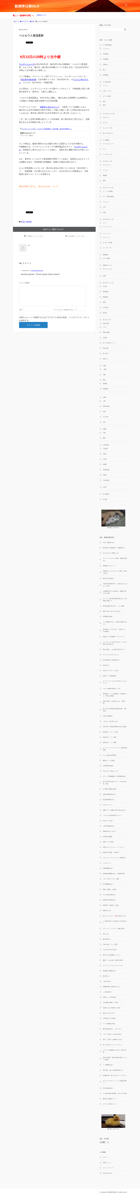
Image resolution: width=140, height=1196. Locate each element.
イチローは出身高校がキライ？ (112, 815)
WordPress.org (107, 1173)
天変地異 (29, 222)
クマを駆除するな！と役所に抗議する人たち (115, 623)
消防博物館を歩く (108, 868)
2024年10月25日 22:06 (37, 270)
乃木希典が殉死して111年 (110, 1002)
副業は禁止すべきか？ (109, 831)
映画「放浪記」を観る (109, 889)
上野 (104, 401)
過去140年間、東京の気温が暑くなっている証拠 (115, 1058)
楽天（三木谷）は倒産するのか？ (113, 1039)
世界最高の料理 (107, 616)
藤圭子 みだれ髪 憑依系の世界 (113, 960)
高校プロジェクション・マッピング (113, 847)
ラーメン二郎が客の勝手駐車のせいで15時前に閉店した (115, 599)
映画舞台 (105, 254)
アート (105, 223)
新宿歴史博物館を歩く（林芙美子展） (114, 873)
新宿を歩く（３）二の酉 (110, 732)
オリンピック (107, 165)
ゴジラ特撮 (106, 258)
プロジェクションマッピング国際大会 (114, 857)
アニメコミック (107, 226)
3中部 (104, 459)
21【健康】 (106, 140)
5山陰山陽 (106, 469)
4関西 (104, 464)
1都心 (104, 365)
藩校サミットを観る (109, 760)
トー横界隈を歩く (108, 1065)
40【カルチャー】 (108, 219)
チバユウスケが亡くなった (111, 654)
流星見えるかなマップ (49, 107)
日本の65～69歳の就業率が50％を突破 (114, 726)
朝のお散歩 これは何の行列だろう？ (114, 649)
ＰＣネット (106, 202)
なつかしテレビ (107, 269)
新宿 (104, 380)
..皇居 (104, 369)
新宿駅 (105, 383)
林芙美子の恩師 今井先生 (111, 852)
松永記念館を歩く (108, 1088)
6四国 (104, 475)
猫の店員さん (107, 939)
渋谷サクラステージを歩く (111, 670)
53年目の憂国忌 (107, 716)
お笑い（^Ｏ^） (107, 91)
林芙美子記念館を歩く (109, 900)
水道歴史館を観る (108, 765)
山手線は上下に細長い (109, 1018)
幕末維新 (105, 291)
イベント (105, 85)
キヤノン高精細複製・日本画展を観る (114, 776)
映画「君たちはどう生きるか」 (112, 611)
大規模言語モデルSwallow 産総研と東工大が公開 (114, 592)
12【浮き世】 (107, 82)
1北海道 (105, 448)
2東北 (104, 454)
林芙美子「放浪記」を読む (111, 905)
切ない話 (105, 934)
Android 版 (31, 79)
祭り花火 (105, 353)
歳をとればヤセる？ (109, 1013)
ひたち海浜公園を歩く (109, 894)
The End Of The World (110, 949)
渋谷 (104, 422)
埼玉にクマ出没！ (108, 820)
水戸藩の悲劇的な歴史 (109, 789)
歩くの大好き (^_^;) (109, 343)
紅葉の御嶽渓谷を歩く (109, 794)
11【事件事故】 (107, 45)
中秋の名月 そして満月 (110, 944)
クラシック (106, 237)
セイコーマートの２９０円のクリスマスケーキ (115, 682)
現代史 (105, 313)
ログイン (105, 1157)
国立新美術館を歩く (109, 799)
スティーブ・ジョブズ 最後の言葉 (113, 928)
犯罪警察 (105, 75)
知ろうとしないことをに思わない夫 (114, 916)
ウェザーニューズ (26, 64)
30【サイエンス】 (108, 187)
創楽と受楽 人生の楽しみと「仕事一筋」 (114, 702)
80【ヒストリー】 (108, 282)
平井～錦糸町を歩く (109, 542)
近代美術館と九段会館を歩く (111, 660)
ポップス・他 (107, 247)
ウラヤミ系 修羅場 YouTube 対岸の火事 (114, 1051)
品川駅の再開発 (107, 836)
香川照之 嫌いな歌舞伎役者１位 (113, 1070)
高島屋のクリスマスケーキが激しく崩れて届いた (115, 572)
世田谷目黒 (106, 406)
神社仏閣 (105, 348)
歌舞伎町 (105, 389)
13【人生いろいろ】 (109, 113)
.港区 (104, 374)
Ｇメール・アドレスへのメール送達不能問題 (115, 749)
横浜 (104, 438)
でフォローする (35, 236)
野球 (104, 180)
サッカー (105, 170)
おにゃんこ (106, 117)
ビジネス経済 (107, 96)
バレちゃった (107, 863)
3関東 (104, 429)
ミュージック (107, 233)
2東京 (104, 397)
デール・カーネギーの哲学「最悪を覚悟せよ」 (115, 559)
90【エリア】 (107, 319)
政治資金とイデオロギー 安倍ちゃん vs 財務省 (114, 630)
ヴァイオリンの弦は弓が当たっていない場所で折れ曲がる (115, 643)
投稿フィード (107, 1162)
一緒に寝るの (107, 981)
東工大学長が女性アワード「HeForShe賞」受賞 (114, 782)
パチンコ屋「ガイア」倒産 (111, 879)
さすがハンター (107, 805)
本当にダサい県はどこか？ (111, 771)
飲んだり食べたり (108, 133)
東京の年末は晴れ (108, 578)
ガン (104, 149)
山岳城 (105, 337)
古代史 (105, 286)
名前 (20, 309)
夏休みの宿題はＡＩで (109, 1098)
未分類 (105, 499)
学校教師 (105, 59)
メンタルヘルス (107, 154)
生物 (104, 212)
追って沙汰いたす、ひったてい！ (113, 1044)
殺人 (104, 69)
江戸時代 (105, 307)
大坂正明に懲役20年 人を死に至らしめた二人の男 (115, 585)
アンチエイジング (108, 144)
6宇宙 (23, 222)
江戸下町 (105, 417)
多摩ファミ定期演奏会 (109, 676)
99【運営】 (106, 494)
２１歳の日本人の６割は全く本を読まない (115, 922)
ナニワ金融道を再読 (109, 1023)
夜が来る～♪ (106, 976)
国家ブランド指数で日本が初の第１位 (114, 810)
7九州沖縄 (106, 480)
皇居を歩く (106, 665)
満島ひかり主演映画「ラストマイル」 (114, 636)
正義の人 (105, 64)
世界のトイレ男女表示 (109, 997)
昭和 (104, 302)
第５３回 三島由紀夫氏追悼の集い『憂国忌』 (114, 710)
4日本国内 (106, 445)
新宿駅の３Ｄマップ (109, 566)
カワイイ (105, 122)
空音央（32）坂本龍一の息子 (111, 1008)
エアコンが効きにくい (109, 1104)
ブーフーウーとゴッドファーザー (113, 965)
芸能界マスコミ (107, 265)
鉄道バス (105, 359)
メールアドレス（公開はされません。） (65, 309)
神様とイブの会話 (108, 842)
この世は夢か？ (107, 992)
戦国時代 (105, 297)
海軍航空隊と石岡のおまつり (111, 986)
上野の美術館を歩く (109, 826)
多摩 (104, 411)
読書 (104, 276)
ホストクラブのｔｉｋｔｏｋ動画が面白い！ (115, 1082)
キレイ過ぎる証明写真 (109, 755)
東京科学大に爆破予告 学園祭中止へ (114, 547)
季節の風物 (106, 332)
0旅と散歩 (106, 323)
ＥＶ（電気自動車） (109, 196)
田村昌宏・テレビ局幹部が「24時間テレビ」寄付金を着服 (115, 695)
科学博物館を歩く (108, 884)
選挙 (104, 105)
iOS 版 (24, 79)
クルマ (105, 327)
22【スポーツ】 (107, 161)
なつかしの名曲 (107, 242)
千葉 (104, 432)
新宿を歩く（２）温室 (109, 737)
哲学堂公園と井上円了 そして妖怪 (113, 606)
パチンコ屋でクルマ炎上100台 (112, 1034)
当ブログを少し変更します (111, 553)
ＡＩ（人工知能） (108, 191)
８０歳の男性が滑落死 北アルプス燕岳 (115, 1093)
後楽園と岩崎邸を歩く (109, 971)
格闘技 (105, 175)
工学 (104, 207)
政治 (104, 101)
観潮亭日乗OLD (27, 6)
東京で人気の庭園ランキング (111, 955)
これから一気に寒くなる (110, 721)
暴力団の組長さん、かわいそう (112, 1029)
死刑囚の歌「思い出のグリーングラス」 (115, 1075)
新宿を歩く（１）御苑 (109, 742)
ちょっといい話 (107, 128)
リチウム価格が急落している (111, 688)
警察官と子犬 (107, 910)
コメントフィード (108, 1168)
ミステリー (106, 48)
